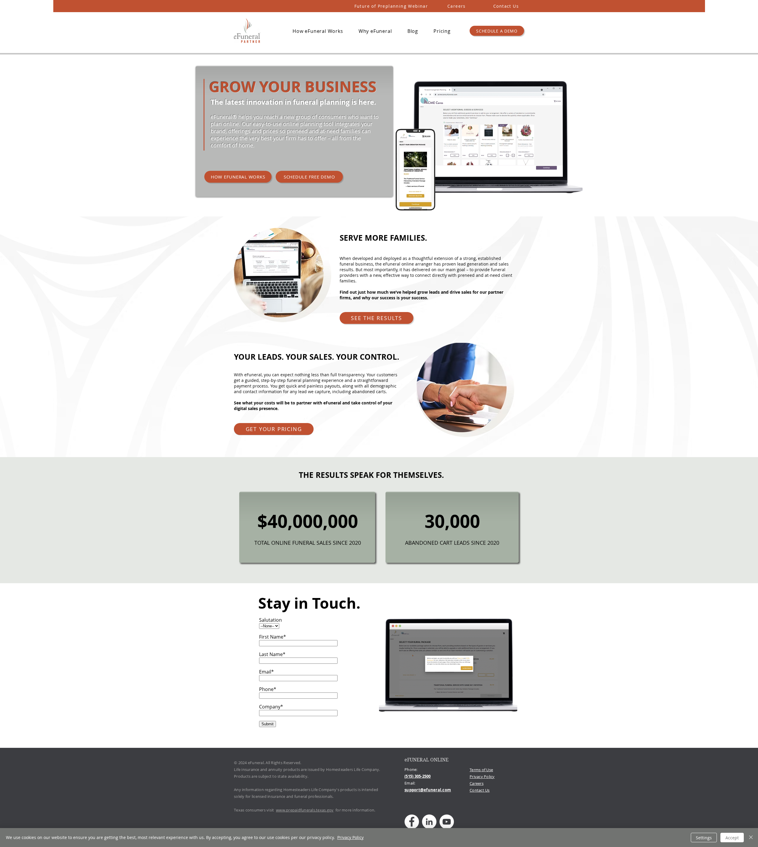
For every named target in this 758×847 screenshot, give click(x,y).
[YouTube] (446, 821)
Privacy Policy (482, 776)
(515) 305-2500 (417, 776)
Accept (732, 837)
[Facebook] (411, 821)
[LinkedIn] (429, 821)
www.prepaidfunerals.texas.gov (305, 810)
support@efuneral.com (427, 790)
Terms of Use (481, 769)
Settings (704, 837)
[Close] (750, 837)
